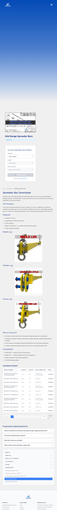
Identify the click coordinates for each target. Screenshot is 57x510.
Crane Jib (8, 455)
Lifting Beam (9, 461)
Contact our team (23, 178)
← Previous (7, 416)
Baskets (7, 452)
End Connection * (12, 166)
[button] (51, 5)
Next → (44, 416)
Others (7, 464)
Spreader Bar (10, 188)
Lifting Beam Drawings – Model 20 (13, 473)
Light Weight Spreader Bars (11, 481)
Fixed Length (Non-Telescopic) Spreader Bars (15, 476)
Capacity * (10, 153)
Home (4, 188)
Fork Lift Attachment (12, 458)
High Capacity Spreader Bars (11, 470)
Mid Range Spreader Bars (11, 479)
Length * (10, 160)
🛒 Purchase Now (20, 175)
